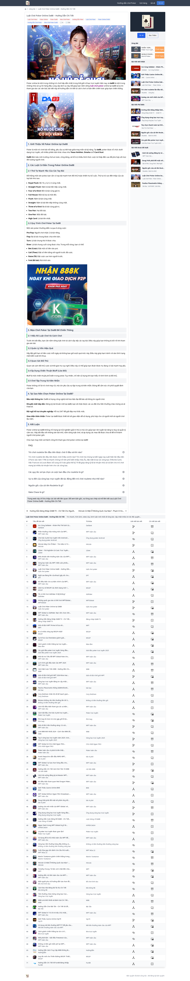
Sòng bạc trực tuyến (45, 896)
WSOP (40, 590)
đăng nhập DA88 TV (45, 621)
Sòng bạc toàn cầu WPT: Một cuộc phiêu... (53, 563)
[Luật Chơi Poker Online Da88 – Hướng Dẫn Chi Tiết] (135, 83)
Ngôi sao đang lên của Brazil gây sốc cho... (54, 575)
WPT (39, 628)
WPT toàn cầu (43, 534)
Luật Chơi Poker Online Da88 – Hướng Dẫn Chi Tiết (56, 9)
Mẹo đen (41, 646)
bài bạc (41, 690)
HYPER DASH (42, 827)
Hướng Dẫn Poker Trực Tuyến (161, 156)
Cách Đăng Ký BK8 (161, 77)
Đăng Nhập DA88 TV (148, 113)
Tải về (161, 3)
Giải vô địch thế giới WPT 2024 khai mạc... (53, 675)
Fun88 (40, 965)
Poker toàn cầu (43, 753)
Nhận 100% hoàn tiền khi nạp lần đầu (147, 48)
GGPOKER (151, 186)
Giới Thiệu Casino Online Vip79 (49, 919)
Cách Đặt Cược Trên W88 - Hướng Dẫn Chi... (54, 669)
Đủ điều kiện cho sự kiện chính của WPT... (53, 582)
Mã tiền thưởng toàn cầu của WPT (50, 927)
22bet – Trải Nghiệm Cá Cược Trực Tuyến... (53, 550)
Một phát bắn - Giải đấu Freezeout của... (53, 938)
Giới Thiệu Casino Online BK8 (49, 788)
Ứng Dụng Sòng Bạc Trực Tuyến (151, 120)
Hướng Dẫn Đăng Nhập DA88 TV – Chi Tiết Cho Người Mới (52, 511)
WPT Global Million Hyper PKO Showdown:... (54, 794)
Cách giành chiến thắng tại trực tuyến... (53, 644)
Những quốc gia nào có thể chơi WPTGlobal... (55, 600)
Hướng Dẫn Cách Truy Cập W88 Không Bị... (54, 950)
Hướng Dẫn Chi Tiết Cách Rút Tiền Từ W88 (53, 769)
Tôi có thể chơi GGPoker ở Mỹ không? (51, 594)
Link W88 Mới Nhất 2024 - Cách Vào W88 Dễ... (55, 731)
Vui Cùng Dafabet (153, 70)
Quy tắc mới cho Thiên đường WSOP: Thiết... (54, 956)
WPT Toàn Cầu (146, 100)
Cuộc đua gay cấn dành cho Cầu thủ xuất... (54, 850)
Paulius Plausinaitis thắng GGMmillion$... (53, 688)
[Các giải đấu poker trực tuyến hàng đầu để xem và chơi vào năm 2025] (135, 141)
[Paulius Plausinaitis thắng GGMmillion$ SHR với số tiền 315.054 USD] (135, 184)
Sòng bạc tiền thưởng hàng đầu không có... (54, 844)
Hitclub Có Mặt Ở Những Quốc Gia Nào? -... (54, 863)
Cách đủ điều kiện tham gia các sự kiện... (53, 706)
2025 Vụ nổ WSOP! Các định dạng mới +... (53, 588)
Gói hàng (143, 3)
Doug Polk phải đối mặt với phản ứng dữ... (53, 800)
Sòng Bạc (151, 93)
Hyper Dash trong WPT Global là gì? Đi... (53, 825)
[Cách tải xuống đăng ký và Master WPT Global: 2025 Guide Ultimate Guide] (135, 154)
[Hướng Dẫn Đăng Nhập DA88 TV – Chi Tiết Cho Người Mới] (135, 111)
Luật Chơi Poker (146, 85)
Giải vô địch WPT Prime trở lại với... (51, 625)
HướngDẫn (42, 952)
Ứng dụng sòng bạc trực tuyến (49, 815)
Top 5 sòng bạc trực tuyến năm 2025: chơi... (54, 738)
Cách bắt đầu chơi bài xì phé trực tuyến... (53, 713)
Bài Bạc (145, 186)
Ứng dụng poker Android (47, 540)
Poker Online (157, 85)
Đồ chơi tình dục (44, 884)
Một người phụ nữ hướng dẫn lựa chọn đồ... (54, 881)
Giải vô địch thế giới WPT (47, 678)
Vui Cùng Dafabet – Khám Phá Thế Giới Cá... (54, 525)
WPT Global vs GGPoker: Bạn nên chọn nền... (54, 613)
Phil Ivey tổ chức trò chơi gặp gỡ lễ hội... (53, 719)
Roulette (144, 93)
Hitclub (40, 546)
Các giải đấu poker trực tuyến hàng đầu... (53, 650)
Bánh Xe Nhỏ (152, 136)
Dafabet (144, 70)
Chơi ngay (159, 49)
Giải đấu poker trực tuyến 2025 (49, 653)
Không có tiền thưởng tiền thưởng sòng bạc (54, 846)
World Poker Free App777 (146, 57)
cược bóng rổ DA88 (45, 821)
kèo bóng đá (42, 890)
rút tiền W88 (42, 771)
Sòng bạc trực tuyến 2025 (47, 740)
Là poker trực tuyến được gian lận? (51, 831)
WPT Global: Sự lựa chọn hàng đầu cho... (53, 763)
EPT (39, 578)
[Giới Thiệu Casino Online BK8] (135, 75)
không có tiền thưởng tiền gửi (49, 703)
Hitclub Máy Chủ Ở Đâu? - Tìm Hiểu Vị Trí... (53, 544)
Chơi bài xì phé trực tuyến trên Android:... (53, 538)
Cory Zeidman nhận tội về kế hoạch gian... (53, 694)
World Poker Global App (147, 54)
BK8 (143, 77)
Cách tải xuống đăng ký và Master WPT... (53, 775)
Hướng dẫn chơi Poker (126, 3)
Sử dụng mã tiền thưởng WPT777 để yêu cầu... (55, 925)
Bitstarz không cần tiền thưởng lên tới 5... (53, 700)
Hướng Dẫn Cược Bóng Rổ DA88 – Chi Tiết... (54, 819)
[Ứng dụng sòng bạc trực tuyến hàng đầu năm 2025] (135, 118)
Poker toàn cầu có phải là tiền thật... (51, 750)
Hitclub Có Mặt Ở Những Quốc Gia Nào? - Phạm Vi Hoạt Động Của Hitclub (101, 511)
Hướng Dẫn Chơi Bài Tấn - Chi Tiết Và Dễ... (53, 906)
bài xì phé (41, 759)
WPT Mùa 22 (42, 852)
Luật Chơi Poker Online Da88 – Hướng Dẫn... (54, 569)
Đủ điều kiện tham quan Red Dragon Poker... (54, 781)
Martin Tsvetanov (44, 859)
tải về (153, 3)
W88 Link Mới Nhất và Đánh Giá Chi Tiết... (53, 900)
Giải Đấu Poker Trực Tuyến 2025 (151, 143)
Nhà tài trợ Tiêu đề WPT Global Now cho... (53, 656)
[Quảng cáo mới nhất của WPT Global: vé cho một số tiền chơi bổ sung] (135, 98)
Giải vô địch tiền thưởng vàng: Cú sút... (52, 725)
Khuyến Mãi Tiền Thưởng (159, 100)
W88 (39, 671)
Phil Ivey (41, 721)
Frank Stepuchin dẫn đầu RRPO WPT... (52, 756)
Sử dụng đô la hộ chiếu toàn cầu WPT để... (53, 838)
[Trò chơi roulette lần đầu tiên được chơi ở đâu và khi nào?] (135, 91)
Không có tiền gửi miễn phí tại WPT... (51, 944)
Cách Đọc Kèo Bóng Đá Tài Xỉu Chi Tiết (52, 888)
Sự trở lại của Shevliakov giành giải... (51, 638)
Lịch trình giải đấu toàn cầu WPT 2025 (52, 663)
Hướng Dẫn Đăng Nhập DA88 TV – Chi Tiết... (54, 619)
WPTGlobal (42, 603)
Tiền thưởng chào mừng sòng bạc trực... (53, 894)
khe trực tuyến (43, 934)
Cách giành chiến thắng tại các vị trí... (52, 931)
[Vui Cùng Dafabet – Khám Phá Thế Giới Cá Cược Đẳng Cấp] (135, 68)
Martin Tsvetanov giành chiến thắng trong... (54, 856)
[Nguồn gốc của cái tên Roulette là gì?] (135, 134)
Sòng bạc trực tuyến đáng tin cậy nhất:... (53, 681)
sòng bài (32, 9)
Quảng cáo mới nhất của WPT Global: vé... (53, 806)
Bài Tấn (41, 909)
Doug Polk (153, 164)
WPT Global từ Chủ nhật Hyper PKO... (51, 744)
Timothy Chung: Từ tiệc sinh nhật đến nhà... (54, 869)
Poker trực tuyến (44, 715)
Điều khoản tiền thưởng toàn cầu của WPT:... (54, 557)
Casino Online (150, 77)
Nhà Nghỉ (159, 164)
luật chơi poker (96, 86)
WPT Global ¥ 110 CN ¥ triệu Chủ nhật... (52, 913)
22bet (40, 553)
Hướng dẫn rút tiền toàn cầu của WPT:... (53, 875)
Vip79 (40, 921)
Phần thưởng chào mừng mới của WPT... (53, 532)
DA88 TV (158, 113)
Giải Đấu (157, 186)
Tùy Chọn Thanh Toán (161, 128)
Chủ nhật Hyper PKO (45, 746)
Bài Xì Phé (146, 164)
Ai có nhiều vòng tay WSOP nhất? (50, 632)
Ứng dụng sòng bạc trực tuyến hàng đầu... (54, 813)
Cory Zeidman (43, 696)
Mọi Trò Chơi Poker (147, 128)
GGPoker (41, 596)
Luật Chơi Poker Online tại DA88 (50, 607)
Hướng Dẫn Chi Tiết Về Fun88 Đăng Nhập (53, 963)
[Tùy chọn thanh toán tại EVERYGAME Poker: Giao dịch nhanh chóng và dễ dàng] (135, 126)
